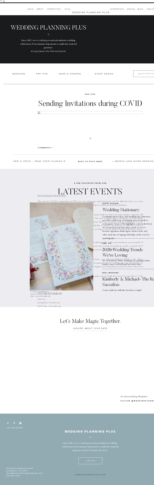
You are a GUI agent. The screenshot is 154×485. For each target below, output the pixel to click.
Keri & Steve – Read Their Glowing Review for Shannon (52, 161)
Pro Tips (90, 94)
